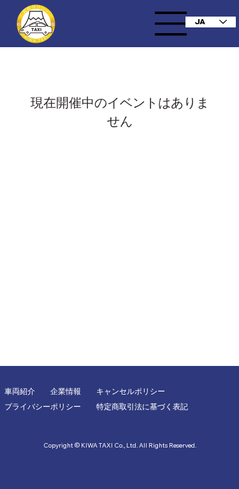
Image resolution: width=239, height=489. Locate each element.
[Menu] (171, 24)
